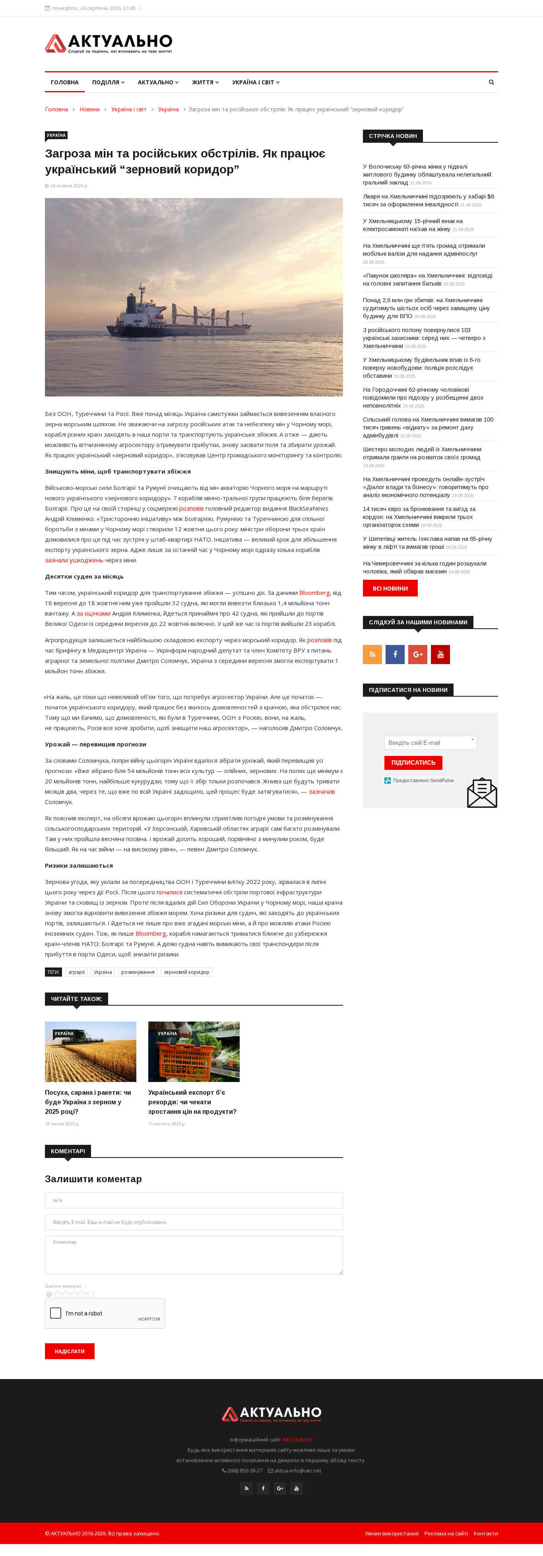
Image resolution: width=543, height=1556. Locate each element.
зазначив (322, 791)
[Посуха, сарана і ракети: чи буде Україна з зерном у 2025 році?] (90, 1052)
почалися (169, 892)
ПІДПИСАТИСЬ (414, 762)
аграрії (76, 972)
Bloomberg (314, 592)
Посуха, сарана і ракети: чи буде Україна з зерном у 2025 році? (88, 1102)
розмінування (138, 972)
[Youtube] (296, 1488)
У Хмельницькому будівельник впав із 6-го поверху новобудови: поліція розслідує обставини (422, 367)
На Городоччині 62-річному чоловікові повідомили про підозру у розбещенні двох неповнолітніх (423, 397)
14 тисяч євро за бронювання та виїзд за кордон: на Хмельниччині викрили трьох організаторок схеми (419, 516)
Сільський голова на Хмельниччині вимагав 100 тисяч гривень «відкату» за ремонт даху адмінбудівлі (428, 427)
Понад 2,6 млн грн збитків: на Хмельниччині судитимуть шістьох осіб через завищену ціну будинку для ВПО (426, 308)
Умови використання (392, 1533)
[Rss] (246, 1488)
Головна (65, 82)
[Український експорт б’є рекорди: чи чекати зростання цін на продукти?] (194, 1052)
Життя (203, 82)
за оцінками (94, 613)
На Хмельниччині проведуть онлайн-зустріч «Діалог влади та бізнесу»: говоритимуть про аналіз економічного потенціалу (426, 487)
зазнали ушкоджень (74, 560)
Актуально (156, 82)
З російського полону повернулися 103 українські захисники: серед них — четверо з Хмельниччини (424, 337)
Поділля (106, 82)
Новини (90, 109)
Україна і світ (254, 82)
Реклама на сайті (446, 1533)
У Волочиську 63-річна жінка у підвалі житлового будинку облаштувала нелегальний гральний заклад (427, 174)
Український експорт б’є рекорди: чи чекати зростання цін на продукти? (192, 1102)
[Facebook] (263, 1488)
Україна (168, 109)
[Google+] (279, 1488)
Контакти (486, 1533)
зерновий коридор (186, 972)
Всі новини (390, 588)
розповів (191, 508)
